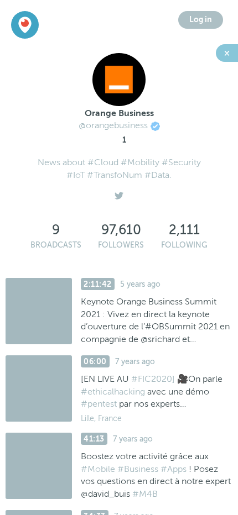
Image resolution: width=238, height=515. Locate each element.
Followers (121, 245)
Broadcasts (55, 245)
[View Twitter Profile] (119, 193)
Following (184, 245)
